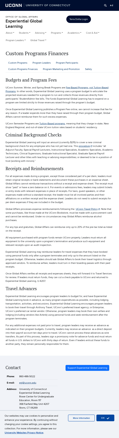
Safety (88, 69)
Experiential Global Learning (24, 24)
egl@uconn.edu (27, 382)
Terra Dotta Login (78, 19)
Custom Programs (17, 62)
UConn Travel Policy (87, 209)
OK (103, 418)
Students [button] (24, 32)
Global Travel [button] (37, 40)
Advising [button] (39, 32)
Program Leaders (42, 62)
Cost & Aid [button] (91, 32)
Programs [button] (56, 32)
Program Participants (67, 62)
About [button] (9, 32)
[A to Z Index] (111, 5)
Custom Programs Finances (23, 69)
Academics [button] (73, 32)
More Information (81, 418)
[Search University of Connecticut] (105, 5)
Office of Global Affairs (22, 17)
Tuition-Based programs (52, 123)
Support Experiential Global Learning (87, 367)
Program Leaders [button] (15, 40)
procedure (84, 146)
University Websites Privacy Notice (24, 432)
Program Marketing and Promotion (61, 69)
